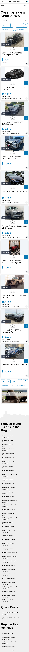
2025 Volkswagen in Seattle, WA (9, 475)
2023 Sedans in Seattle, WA (8, 510)
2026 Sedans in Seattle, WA (8, 540)
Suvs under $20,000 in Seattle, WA (10, 613)
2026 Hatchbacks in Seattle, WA (9, 561)
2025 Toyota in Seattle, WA (8, 454)
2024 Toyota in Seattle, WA (8, 449)
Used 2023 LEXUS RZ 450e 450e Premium (13, 123)
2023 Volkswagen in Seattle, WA (9, 501)
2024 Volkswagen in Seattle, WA (9, 518)
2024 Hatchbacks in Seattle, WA (9, 553)
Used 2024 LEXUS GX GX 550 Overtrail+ (14, 296)
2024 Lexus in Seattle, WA (8, 479)
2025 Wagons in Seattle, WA (8, 579)
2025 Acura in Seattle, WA (8, 536)
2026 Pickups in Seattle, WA (8, 583)
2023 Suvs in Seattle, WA (7, 445)
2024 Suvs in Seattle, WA (7, 441)
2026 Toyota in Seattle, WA (8, 458)
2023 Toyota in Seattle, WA (8, 484)
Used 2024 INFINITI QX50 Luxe (14, 365)
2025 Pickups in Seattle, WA (8, 574)
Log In (21, 5)
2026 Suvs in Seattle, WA (7, 467)
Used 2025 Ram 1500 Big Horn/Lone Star (12, 331)
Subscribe (26, 5)
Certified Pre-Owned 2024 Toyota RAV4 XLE (12, 158)
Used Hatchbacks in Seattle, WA (9, 642)
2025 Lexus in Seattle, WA (8, 497)
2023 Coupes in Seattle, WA (8, 596)
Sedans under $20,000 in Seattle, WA (10, 618)
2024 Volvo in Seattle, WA (8, 544)
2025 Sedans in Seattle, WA (8, 488)
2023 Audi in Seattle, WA (7, 523)
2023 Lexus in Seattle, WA (8, 471)
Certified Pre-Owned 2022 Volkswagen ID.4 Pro (12, 54)
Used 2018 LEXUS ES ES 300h (14, 191)
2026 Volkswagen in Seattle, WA (9, 587)
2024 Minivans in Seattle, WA (8, 566)
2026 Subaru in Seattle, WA (8, 592)
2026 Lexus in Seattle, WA (8, 548)
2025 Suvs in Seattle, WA (7, 436)
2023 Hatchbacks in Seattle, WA (9, 505)
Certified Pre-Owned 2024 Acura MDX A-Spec (14, 227)
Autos (2, 5)
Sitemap (14, 650)
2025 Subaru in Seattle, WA (8, 492)
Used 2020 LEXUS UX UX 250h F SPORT (14, 88)
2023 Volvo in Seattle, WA (8, 527)
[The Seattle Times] (14, 2)
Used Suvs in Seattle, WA (7, 634)
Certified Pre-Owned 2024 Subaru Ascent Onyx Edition (13, 262)
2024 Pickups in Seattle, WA (8, 531)
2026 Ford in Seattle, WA (7, 600)
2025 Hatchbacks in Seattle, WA (9, 557)
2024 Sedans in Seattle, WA (8, 462)
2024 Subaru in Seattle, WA (8, 514)
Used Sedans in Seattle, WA (8, 638)
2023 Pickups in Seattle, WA (8, 570)
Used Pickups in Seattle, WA (8, 647)
